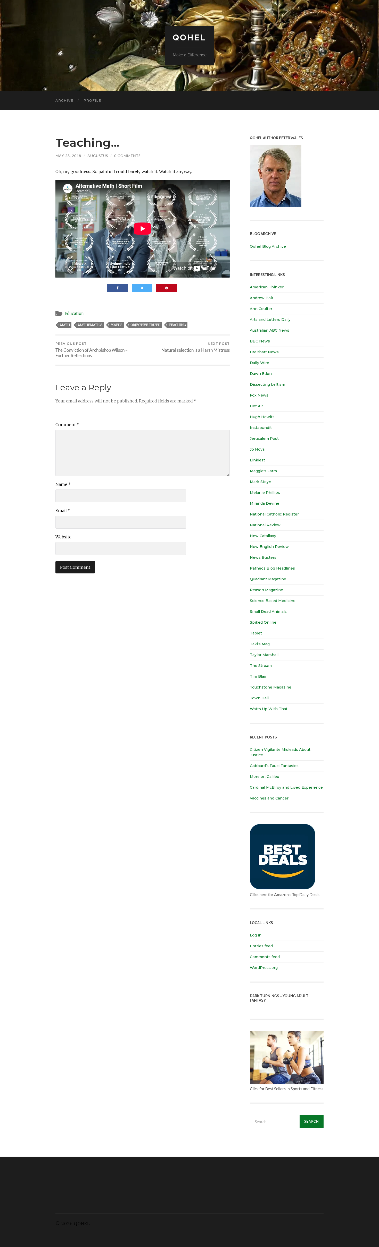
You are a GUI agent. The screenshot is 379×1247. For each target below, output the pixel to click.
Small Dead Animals (268, 611)
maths (116, 325)
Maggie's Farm (263, 471)
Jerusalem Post (264, 438)
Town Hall (259, 698)
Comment (67, 424)
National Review (265, 525)
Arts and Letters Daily (270, 319)
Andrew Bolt (261, 298)
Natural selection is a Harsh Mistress (195, 347)
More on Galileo (264, 776)
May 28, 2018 (68, 155)
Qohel (189, 37)
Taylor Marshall (264, 654)
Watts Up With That (268, 709)
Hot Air (256, 406)
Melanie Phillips (265, 492)
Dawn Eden (261, 373)
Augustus (97, 155)
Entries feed (261, 946)
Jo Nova (257, 449)
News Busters (263, 557)
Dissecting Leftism (267, 384)
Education (74, 313)
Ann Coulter (261, 308)
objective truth (145, 325)
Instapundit (261, 427)
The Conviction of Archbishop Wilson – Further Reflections (91, 350)
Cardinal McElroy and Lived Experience (286, 787)
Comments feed (265, 956)
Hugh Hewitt (262, 417)
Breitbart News (264, 352)
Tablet (256, 633)
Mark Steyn (260, 481)
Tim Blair (258, 676)
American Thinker (267, 287)
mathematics (90, 325)
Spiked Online (263, 622)
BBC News (260, 341)
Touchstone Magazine (270, 687)
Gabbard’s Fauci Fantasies (274, 765)
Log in (255, 935)
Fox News (259, 395)
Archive (64, 100)
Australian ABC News (269, 330)
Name (63, 484)
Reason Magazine (266, 590)
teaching (177, 325)
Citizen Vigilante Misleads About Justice (280, 752)
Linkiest (257, 460)
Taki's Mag (260, 644)
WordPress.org (264, 967)
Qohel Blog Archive (268, 246)
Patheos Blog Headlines (272, 568)
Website (63, 536)
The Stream (261, 665)
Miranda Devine (264, 503)
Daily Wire (259, 362)
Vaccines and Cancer (269, 798)
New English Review (269, 546)
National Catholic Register (274, 514)
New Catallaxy (263, 536)
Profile (92, 100)
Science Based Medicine (272, 600)
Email (62, 510)
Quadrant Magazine (268, 579)
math (65, 325)
